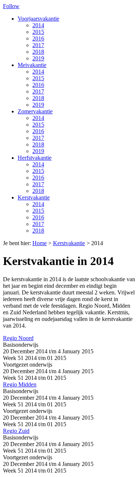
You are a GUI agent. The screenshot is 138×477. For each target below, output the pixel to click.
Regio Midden (19, 384)
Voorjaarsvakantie (38, 18)
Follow (11, 6)
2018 (38, 52)
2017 (38, 45)
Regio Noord (18, 338)
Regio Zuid (16, 431)
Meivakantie (32, 65)
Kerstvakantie (34, 197)
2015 (38, 32)
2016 (38, 38)
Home (39, 243)
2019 (38, 58)
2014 (38, 25)
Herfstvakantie (35, 158)
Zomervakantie (35, 111)
